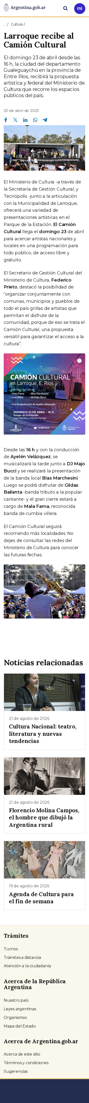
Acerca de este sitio (22, 1054)
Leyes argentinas (20, 1009)
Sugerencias (16, 1071)
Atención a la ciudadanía (27, 966)
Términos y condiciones (26, 1062)
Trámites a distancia (22, 957)
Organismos (15, 1017)
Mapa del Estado (20, 1026)
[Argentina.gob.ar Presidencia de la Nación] (25, 8)
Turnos (11, 949)
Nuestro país (16, 1000)
